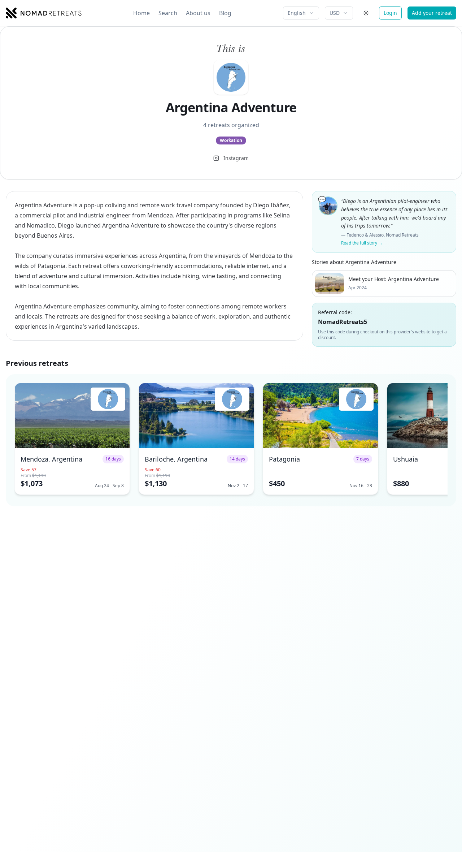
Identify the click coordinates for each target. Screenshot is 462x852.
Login (390, 12)
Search (167, 13)
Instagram (236, 158)
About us (198, 13)
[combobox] (301, 13)
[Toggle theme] (366, 13)
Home (141, 13)
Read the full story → (362, 243)
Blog (225, 13)
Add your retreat (432, 12)
